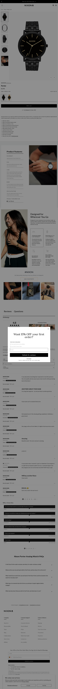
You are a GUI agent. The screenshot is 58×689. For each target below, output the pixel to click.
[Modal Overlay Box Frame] (29, 344)
